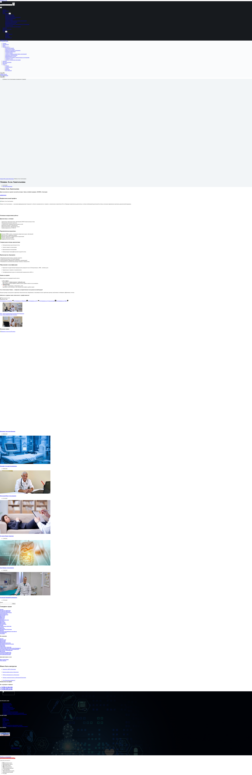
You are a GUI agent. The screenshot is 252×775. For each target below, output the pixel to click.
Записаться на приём (10, 49)
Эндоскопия (2, 633)
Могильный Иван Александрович (8, 495)
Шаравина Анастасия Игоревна (7, 431)
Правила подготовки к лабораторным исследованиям (17, 57)
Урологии (2, 627)
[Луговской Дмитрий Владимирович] (25, 595)
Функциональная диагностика (6, 629)
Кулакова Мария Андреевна (7, 536)
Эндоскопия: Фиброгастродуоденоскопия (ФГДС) (9, 649)
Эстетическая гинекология (5, 611)
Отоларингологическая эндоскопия (7, 643)
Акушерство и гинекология (5, 610)
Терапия (1, 625)
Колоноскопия (3, 641)
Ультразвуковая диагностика (5, 626)
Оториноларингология (4, 619)
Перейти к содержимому (5, 756)
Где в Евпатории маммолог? (9, 680)
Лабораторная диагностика (5, 642)
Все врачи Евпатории (7, 186)
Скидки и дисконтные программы (13, 59)
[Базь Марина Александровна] (25, 565)
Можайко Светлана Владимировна (8, 466)
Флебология (2, 628)
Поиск (1, 602)
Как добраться (8, 70)
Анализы (5, 61)
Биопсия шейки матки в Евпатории (11, 672)
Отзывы (7, 65)
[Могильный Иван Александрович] (25, 493)
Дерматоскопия (3, 639)
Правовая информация (10, 51)
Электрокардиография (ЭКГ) (5, 652)
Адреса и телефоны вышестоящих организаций (16, 54)
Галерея (7, 68)
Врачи (4, 45)
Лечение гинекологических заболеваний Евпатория (14, 677)
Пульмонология (3, 624)
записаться (3, 195)
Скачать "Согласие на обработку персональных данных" (15, 726)
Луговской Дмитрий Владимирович (8, 597)
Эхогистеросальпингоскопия (5, 653)
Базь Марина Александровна (7, 567)
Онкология (2, 618)
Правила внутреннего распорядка (12, 50)
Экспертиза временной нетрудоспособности (8, 631)
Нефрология (2, 617)
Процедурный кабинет (4, 659)
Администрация (9, 52)
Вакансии (7, 69)
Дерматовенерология (4, 614)
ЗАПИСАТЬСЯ (3, 74)
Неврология (2, 616)
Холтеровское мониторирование (6, 650)
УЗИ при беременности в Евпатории (11, 674)
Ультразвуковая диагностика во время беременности (10, 648)
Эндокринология (3, 632)
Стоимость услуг (9, 58)
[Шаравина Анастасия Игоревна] (98, 331)
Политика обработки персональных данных (12, 725)
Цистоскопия (2, 651)
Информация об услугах (10, 56)
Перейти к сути (3, 0)
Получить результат (7, 62)
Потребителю (6, 46)
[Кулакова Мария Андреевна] (25, 533)
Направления (6, 44)
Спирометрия (2, 646)
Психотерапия (2, 623)
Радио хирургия (3, 660)
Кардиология (2, 615)
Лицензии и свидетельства (11, 55)
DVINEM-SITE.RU (15, 748)
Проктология (2, 622)
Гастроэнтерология (3, 613)
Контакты (5, 63)
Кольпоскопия (3, 640)
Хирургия (2, 630)
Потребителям (6, 720)
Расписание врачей (9, 48)
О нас (4, 64)
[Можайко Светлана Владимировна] (25, 463)
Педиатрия (2, 620)
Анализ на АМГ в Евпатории (9, 669)
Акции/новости (8, 67)
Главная (4, 43)
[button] (7, 758)
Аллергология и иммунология (6, 612)
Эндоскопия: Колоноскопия (5, 654)
